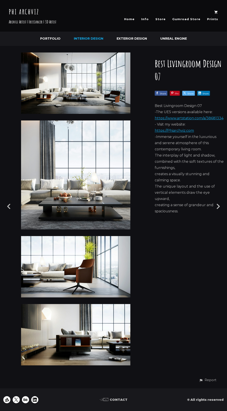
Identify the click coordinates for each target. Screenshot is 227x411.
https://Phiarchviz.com (174, 130)
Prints (212, 19)
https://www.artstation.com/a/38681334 (189, 118)
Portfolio (50, 39)
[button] (207, 380)
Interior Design (88, 39)
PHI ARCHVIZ (24, 11)
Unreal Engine (173, 39)
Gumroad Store (186, 19)
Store (160, 19)
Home (129, 19)
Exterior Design (132, 39)
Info (145, 19)
